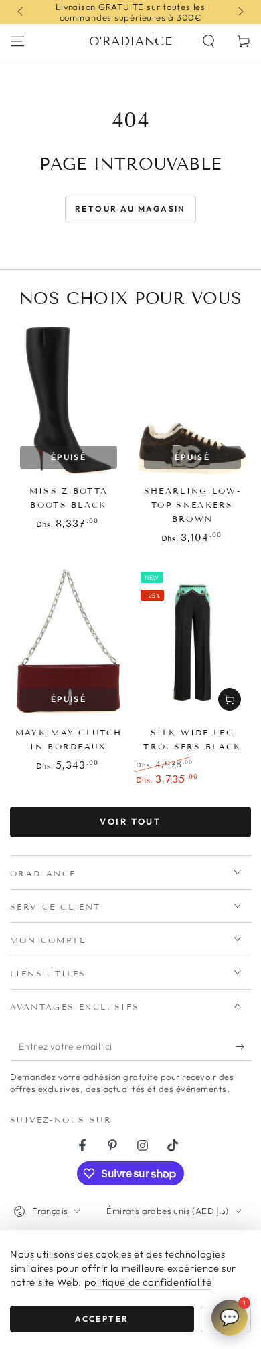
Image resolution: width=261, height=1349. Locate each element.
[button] (208, 41)
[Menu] (17, 41)
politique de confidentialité (148, 1282)
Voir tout (130, 821)
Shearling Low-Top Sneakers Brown (192, 505)
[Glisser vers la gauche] (21, 12)
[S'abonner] (243, 1047)
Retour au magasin (130, 209)
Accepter (101, 1319)
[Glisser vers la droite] (239, 12)
